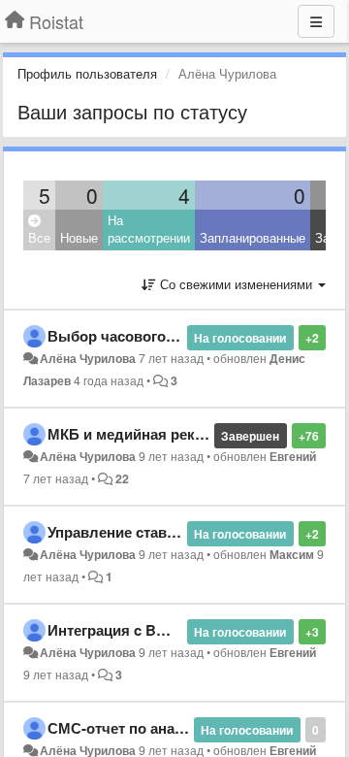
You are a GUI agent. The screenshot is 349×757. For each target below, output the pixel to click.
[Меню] (316, 21)
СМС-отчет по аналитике (136, 728)
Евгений (293, 456)
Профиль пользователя (87, 73)
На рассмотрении (149, 229)
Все (39, 237)
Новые (79, 237)
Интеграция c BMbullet (127, 630)
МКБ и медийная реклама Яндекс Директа (198, 433)
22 (122, 478)
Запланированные (252, 237)
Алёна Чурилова (88, 358)
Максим (292, 554)
